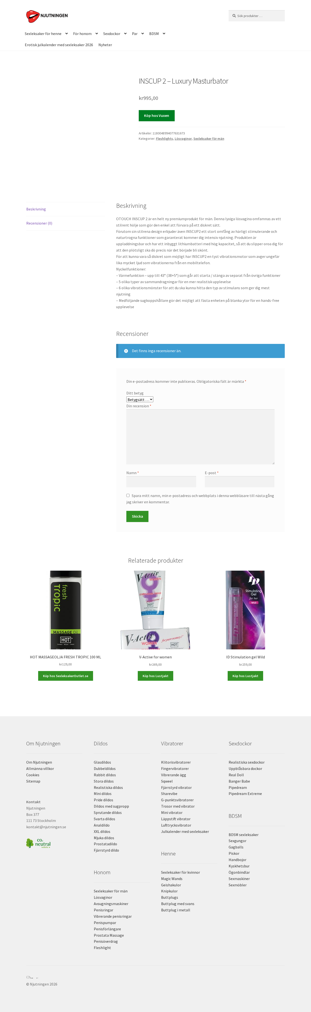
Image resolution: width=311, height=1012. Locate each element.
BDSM (154, 33)
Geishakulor (171, 884)
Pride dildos (103, 799)
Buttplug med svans (177, 903)
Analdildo (102, 825)
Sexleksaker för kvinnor (180, 872)
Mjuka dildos (104, 837)
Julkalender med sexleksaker (185, 831)
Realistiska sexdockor (247, 762)
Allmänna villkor (40, 768)
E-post (212, 472)
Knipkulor (169, 891)
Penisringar (103, 909)
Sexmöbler (238, 884)
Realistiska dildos (108, 787)
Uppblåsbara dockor (245, 768)
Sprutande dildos (108, 812)
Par (135, 33)
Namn (132, 472)
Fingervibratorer (175, 768)
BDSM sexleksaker (244, 834)
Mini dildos (103, 793)
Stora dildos (104, 781)
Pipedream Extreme (245, 793)
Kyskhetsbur (239, 866)
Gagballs (236, 847)
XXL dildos (102, 831)
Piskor (234, 853)
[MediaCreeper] (155, 977)
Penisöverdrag (106, 941)
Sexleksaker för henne (43, 33)
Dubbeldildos (105, 768)
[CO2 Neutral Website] (54, 842)
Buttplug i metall (175, 909)
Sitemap (33, 781)
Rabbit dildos (105, 774)
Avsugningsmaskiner (111, 903)
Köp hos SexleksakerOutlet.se (65, 676)
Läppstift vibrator (175, 818)
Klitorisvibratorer (176, 762)
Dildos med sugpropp (111, 806)
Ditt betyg (135, 393)
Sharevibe (169, 793)
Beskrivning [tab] (36, 209)
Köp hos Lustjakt (155, 676)
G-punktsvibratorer (177, 799)
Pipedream (238, 787)
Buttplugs (169, 897)
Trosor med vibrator (178, 806)
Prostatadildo (105, 843)
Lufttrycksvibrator (176, 825)
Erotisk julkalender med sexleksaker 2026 (59, 44)
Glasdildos (102, 762)
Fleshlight (102, 947)
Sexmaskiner (239, 878)
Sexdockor (111, 33)
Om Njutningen (39, 762)
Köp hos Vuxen (156, 115)
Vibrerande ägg (173, 774)
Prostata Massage (109, 935)
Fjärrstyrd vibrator (176, 787)
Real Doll (236, 774)
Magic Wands (171, 878)
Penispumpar (105, 922)
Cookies (32, 774)
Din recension (138, 405)
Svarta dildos (104, 818)
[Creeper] (155, 980)
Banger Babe (239, 781)
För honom (82, 33)
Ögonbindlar (239, 872)
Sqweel (167, 781)
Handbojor (237, 859)
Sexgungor (237, 840)
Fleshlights (164, 138)
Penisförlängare (107, 928)
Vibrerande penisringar (113, 916)
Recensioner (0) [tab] (39, 223)
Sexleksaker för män (208, 138)
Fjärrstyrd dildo (106, 850)
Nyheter (105, 44)
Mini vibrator (171, 812)
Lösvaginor (183, 138)
